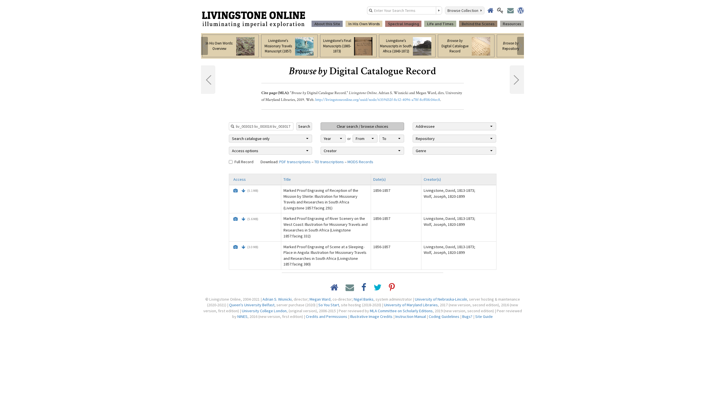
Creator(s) (432, 179)
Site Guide (484, 316)
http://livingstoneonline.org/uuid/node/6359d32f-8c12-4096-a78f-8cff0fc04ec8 (377, 99)
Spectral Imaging (403, 24)
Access (239, 179)
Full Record (243, 161)
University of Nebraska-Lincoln (441, 299)
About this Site (327, 24)
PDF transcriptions (295, 161)
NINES (242, 316)
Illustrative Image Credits (371, 316)
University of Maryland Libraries (411, 304)
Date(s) (379, 179)
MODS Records (360, 161)
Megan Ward (320, 299)
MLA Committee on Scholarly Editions (401, 310)
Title (287, 179)
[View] (235, 191)
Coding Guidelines (444, 316)
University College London (264, 310)
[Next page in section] (517, 79)
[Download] (243, 191)
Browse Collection (463, 10)
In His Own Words (364, 24)
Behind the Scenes (478, 24)
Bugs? (467, 316)
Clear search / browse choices (362, 126)
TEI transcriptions (329, 161)
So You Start (328, 304)
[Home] (253, 19)
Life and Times (440, 24)
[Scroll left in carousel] (204, 46)
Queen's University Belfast (251, 304)
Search (304, 126)
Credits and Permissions (326, 316)
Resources (512, 24)
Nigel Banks (364, 299)
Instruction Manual (410, 316)
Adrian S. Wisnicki (277, 299)
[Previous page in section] (208, 79)
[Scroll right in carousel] (520, 46)
